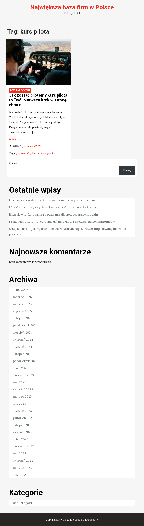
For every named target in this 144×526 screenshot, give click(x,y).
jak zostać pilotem (28, 153)
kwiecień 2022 (23, 460)
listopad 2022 (22, 425)
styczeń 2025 (22, 311)
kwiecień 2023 (23, 389)
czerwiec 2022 (23, 446)
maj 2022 (19, 453)
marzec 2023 (22, 396)
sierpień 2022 (22, 432)
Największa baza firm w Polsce (72, 7)
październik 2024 (25, 325)
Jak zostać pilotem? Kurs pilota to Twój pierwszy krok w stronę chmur (38, 100)
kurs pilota (48, 153)
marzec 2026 (22, 297)
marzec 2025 (22, 304)
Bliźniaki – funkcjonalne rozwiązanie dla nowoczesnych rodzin (53, 214)
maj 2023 (19, 382)
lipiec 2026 (20, 290)
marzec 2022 (22, 467)
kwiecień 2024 (23, 339)
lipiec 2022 (20, 439)
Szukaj (13, 163)
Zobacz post (17, 139)
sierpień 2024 (22, 332)
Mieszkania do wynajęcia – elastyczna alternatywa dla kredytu (53, 207)
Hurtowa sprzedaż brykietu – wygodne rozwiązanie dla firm (52, 200)
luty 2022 (19, 475)
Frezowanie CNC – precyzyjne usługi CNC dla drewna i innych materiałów (62, 221)
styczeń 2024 (22, 346)
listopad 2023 (22, 354)
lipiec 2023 (20, 368)
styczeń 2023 (22, 411)
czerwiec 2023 (23, 375)
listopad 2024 (22, 318)
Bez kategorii (20, 90)
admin (16, 146)
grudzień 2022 (23, 418)
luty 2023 (19, 403)
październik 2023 (25, 361)
